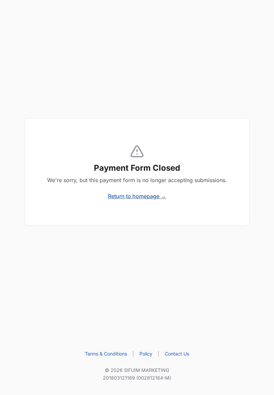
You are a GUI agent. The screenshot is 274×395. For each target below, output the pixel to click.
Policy (145, 354)
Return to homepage (137, 196)
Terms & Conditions (106, 354)
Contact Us (177, 354)
